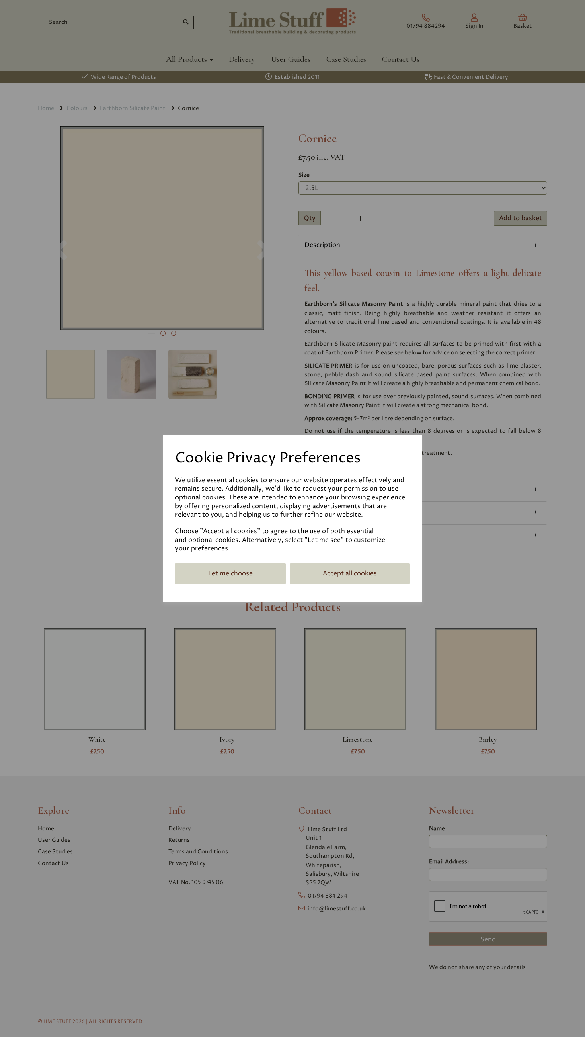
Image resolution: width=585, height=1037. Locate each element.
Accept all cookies (350, 573)
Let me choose (230, 573)
